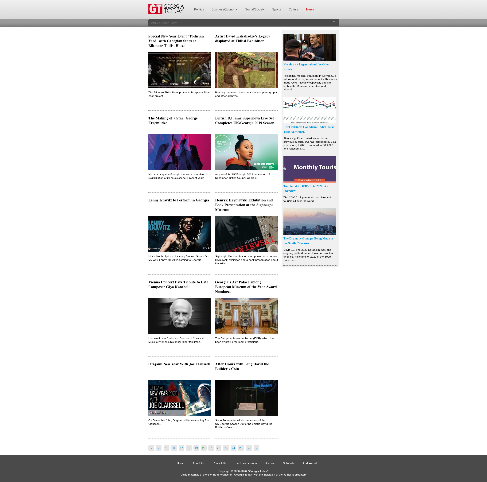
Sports (276, 9)
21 (211, 447)
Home (180, 463)
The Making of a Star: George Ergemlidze (173, 120)
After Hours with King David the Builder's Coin (242, 366)
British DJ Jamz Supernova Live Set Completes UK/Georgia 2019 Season (244, 120)
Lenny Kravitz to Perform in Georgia (178, 200)
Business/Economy (225, 9)
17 (181, 447)
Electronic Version (246, 463)
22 (218, 447)
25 (240, 447)
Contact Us (219, 463)
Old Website (310, 463)
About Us (198, 463)
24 (233, 447)
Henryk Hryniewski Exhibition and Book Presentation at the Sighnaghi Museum (244, 204)
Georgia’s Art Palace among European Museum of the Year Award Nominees (246, 286)
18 (188, 447)
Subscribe (289, 463)
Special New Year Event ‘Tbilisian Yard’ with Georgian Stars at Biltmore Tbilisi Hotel (176, 40)
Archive (270, 463)
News (310, 9)
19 (196, 447)
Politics (199, 9)
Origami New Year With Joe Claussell (179, 364)
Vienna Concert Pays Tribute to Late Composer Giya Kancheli (178, 284)
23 (226, 447)
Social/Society (255, 9)
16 (174, 447)
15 (166, 447)
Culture (293, 9)
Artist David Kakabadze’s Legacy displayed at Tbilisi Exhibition (242, 38)
